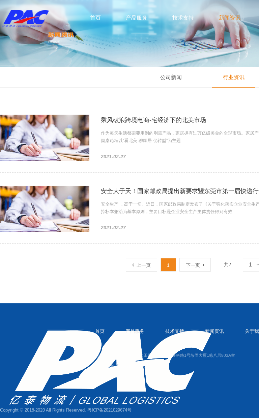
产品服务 (136, 17)
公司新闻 (171, 77)
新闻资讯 (229, 17)
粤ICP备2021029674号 (109, 410)
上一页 (142, 265)
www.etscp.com (129, 377)
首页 (95, 17)
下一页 (194, 265)
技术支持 (183, 17)
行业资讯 (233, 77)
